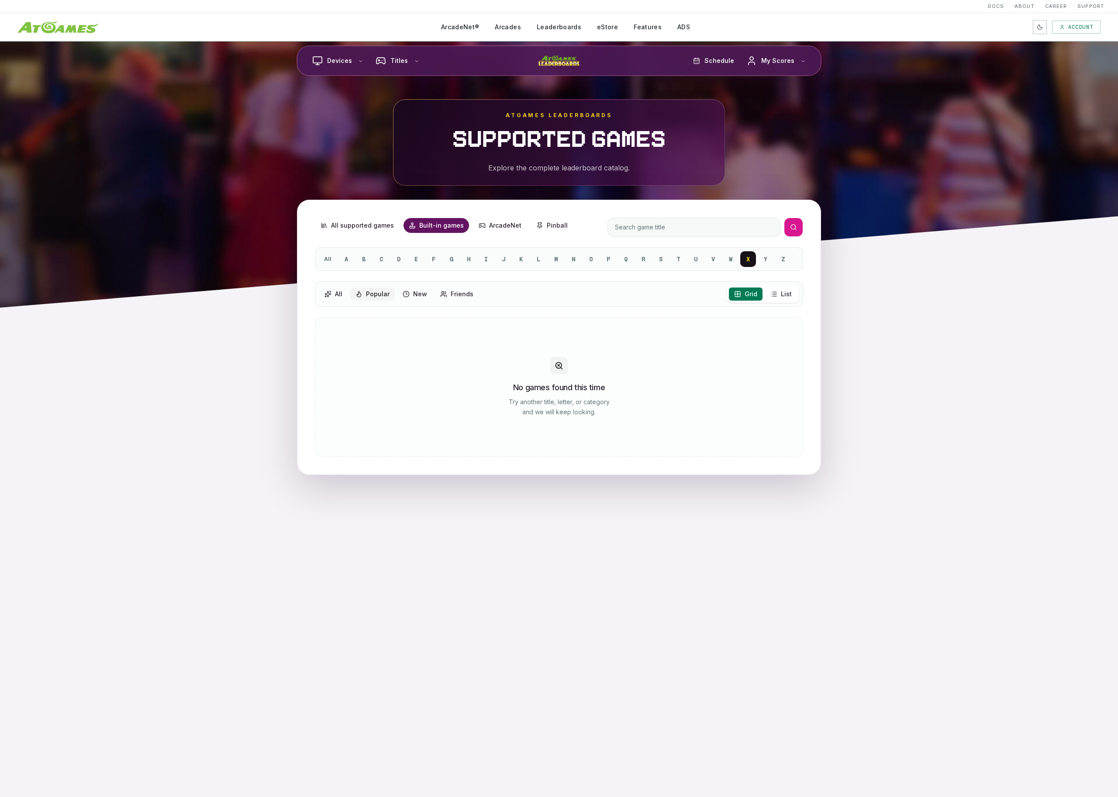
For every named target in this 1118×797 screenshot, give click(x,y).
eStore (607, 27)
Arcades (508, 27)
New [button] (420, 294)
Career (1056, 6)
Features (648, 27)
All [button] (338, 294)
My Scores (777, 60)
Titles (399, 60)
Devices (339, 60)
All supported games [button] (362, 225)
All (327, 259)
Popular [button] (378, 294)
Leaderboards (559, 27)
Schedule (719, 60)
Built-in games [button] (441, 225)
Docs (996, 6)
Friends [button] (462, 294)
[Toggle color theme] (1040, 27)
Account (1080, 27)
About (1024, 6)
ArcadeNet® (460, 27)
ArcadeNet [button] (505, 225)
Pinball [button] (557, 225)
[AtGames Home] (57, 27)
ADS (683, 27)
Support (1090, 6)
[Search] (793, 227)
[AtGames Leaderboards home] (559, 60)
